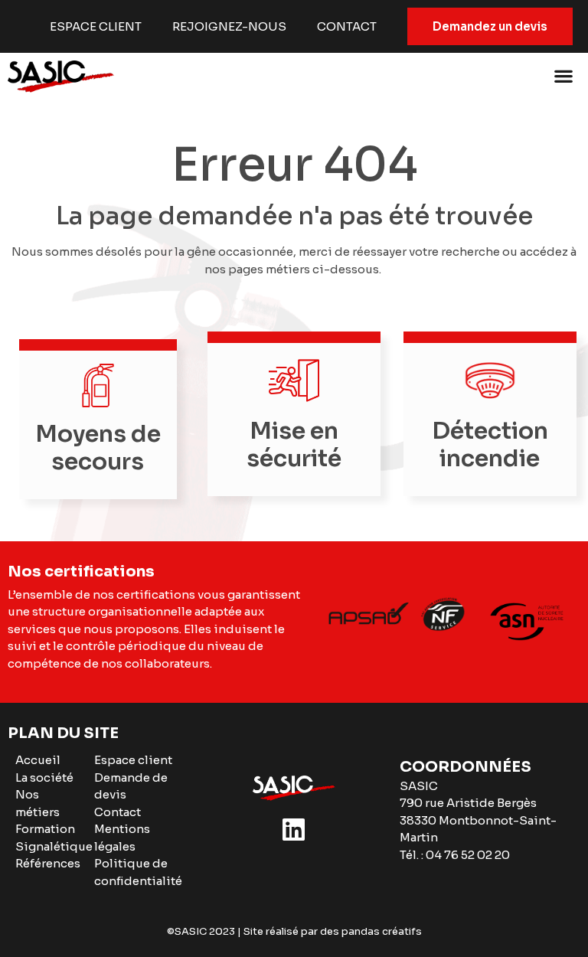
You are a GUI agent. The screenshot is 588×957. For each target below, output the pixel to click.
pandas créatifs (381, 931)
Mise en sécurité (294, 444)
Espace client (96, 26)
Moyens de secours (98, 448)
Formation (45, 828)
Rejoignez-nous (229, 26)
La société (44, 777)
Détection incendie (490, 444)
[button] (563, 75)
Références (47, 863)
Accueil (37, 760)
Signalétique (54, 846)
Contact (347, 26)
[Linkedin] (294, 830)
